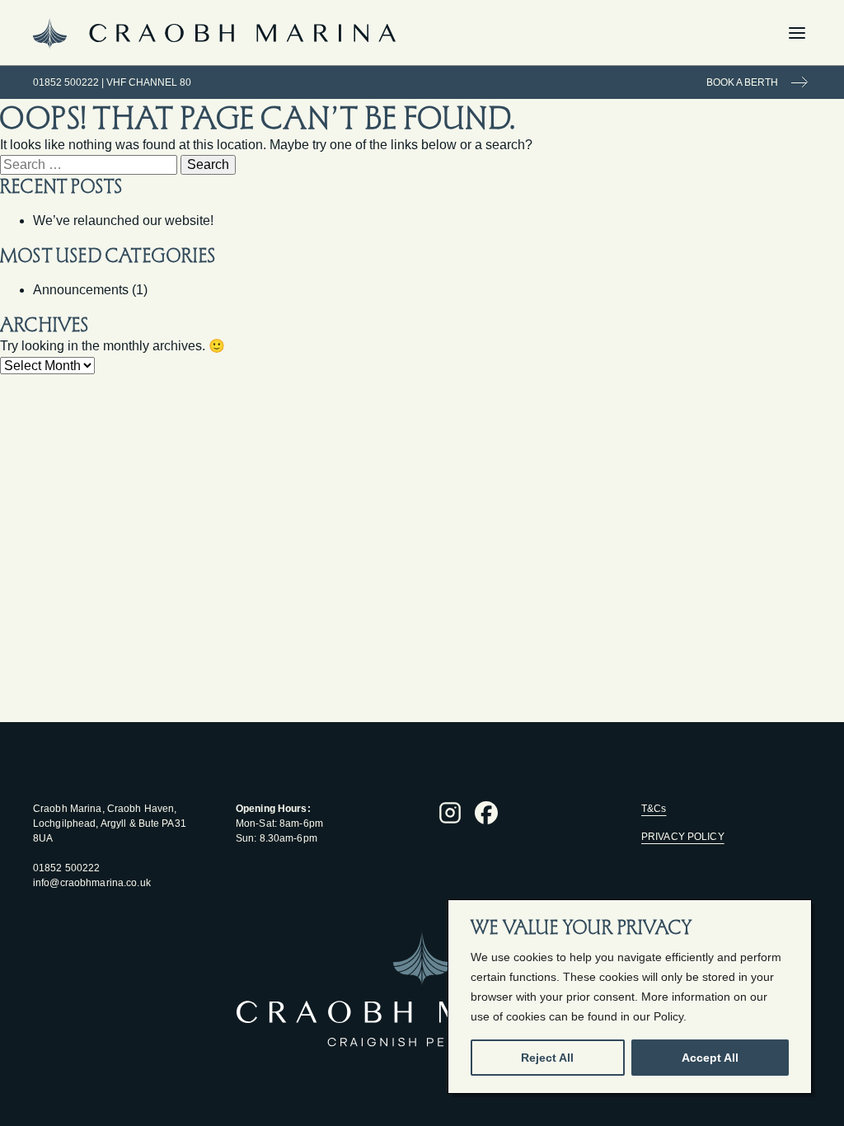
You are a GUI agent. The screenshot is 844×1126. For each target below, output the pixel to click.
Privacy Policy (682, 836)
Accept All (710, 1057)
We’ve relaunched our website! (123, 220)
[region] (629, 996)
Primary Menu (811, 33)
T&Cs (653, 808)
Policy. (670, 1016)
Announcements (81, 290)
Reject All (547, 1057)
